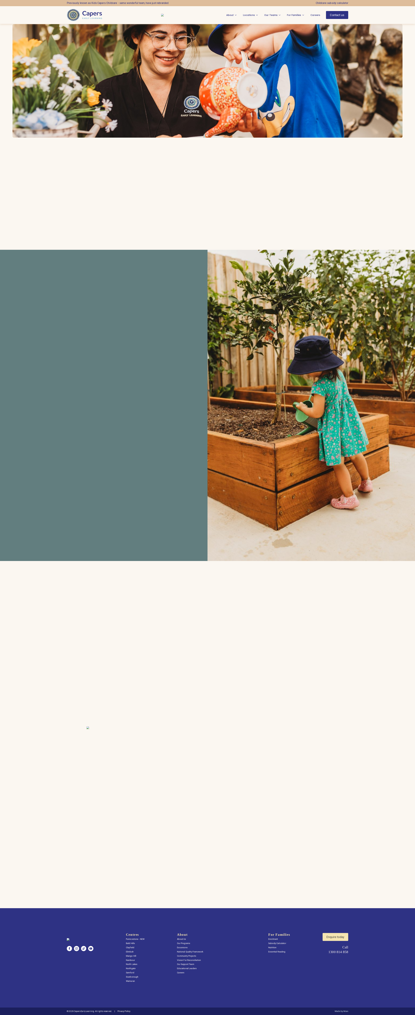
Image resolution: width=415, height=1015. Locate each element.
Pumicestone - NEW (135, 939)
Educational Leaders (187, 968)
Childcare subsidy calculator (332, 3)
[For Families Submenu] (304, 15)
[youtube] (90, 948)
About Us (181, 939)
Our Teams (271, 15)
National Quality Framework (190, 951)
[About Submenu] (237, 15)
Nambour (130, 960)
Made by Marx (341, 1011)
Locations (249, 15)
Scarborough (132, 977)
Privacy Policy (124, 1011)
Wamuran (130, 981)
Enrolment (273, 939)
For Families (294, 15)
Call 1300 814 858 (338, 949)
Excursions (182, 947)
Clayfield (130, 947)
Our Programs (183, 943)
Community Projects (186, 956)
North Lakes (131, 964)
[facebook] (69, 948)
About (230, 15)
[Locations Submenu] (258, 15)
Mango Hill (131, 956)
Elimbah (130, 951)
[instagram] (76, 948)
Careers (315, 15)
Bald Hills (130, 943)
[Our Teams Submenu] (281, 15)
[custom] (83, 948)
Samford (130, 972)
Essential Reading (276, 951)
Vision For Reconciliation (189, 960)
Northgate (131, 968)
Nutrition (272, 947)
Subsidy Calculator (277, 943)
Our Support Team (185, 964)
